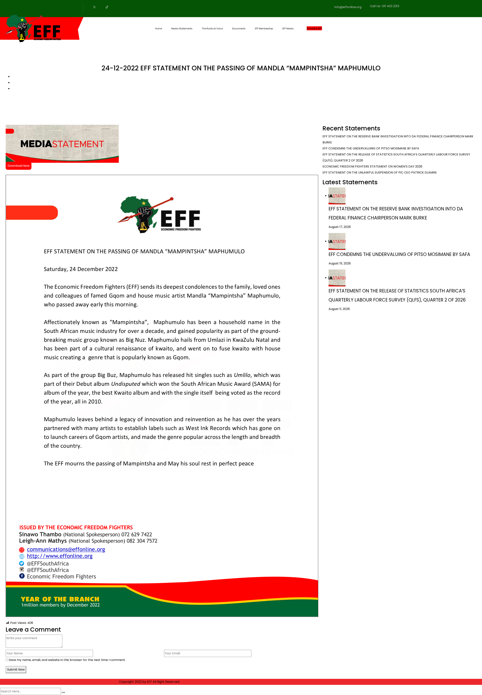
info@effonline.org (348, 7)
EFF (149, 682)
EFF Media (288, 28)
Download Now (19, 166)
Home (158, 28)
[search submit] (63, 692)
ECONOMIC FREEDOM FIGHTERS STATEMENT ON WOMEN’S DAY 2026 (372, 166)
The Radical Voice (212, 28)
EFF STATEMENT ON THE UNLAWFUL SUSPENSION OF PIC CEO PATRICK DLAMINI (379, 172)
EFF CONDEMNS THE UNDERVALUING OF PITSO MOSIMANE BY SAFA (371, 148)
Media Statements (181, 28)
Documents (239, 28)
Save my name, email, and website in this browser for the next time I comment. (67, 660)
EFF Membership (264, 28)
